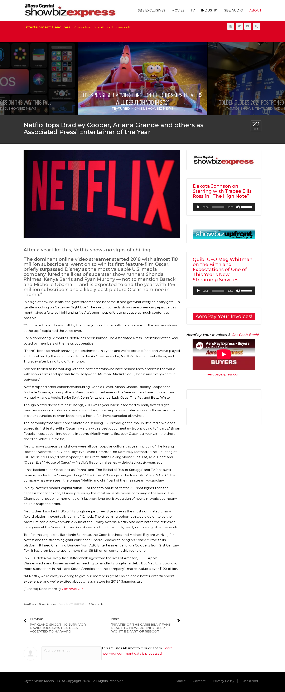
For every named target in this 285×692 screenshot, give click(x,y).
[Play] (198, 207)
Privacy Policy (223, 681)
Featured (121, 108)
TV (193, 10)
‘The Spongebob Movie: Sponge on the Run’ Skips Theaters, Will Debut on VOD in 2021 (142, 98)
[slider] (247, 206)
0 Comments (96, 604)
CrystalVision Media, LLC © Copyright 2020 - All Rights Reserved (74, 681)
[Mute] (238, 207)
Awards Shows (239, 108)
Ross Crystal (30, 604)
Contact (199, 681)
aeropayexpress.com (224, 374)
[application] (224, 207)
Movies (178, 10)
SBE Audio (233, 10)
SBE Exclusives (151, 10)
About (255, 10)
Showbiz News (22, 108)
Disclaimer (250, 681)
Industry (209, 10)
